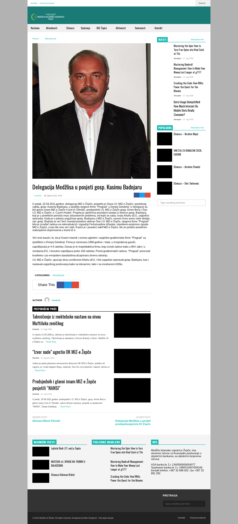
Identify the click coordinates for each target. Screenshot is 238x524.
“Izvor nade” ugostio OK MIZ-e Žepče (61, 352)
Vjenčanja (85, 28)
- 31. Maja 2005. (46, 329)
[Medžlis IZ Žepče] (48, 17)
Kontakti (34, 3)
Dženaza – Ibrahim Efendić (187, 167)
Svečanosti (140, 28)
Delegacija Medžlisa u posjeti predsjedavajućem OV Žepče (133, 422)
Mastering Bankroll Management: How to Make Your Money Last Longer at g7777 (189, 68)
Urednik (37, 196)
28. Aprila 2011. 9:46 (53, 196)
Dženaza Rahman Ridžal (63, 475)
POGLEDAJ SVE (197, 40)
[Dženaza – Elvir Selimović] (164, 188)
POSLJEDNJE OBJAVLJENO (106, 442)
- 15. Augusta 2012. (47, 358)
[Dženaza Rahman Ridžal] (40, 478)
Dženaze (70, 28)
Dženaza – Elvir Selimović (186, 183)
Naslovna (35, 28)
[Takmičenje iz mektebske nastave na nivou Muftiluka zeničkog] (132, 325)
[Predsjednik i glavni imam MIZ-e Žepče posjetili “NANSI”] (132, 390)
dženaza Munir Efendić (46, 420)
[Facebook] (136, 195)
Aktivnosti (121, 28)
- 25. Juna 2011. (46, 394)
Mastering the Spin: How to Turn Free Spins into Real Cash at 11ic (189, 50)
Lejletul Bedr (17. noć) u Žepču (66, 448)
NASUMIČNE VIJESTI (44, 442)
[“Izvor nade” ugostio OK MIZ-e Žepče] (132, 361)
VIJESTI (162, 40)
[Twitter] (142, 195)
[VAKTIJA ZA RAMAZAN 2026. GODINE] (164, 155)
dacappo (177, 58)
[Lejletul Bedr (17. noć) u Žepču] (40, 451)
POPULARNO (164, 128)
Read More (51, 342)
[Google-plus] (148, 195)
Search (202, 3)
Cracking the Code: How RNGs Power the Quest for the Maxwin (188, 87)
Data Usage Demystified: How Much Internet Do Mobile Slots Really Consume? (187, 108)
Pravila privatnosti (47, 3)
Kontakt (158, 28)
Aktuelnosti (52, 28)
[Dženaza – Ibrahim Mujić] (164, 138)
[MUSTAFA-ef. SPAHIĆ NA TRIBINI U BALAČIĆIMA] (40, 465)
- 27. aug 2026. (188, 58)
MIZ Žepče (102, 28)
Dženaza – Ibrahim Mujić (186, 134)
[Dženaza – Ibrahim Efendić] (164, 171)
